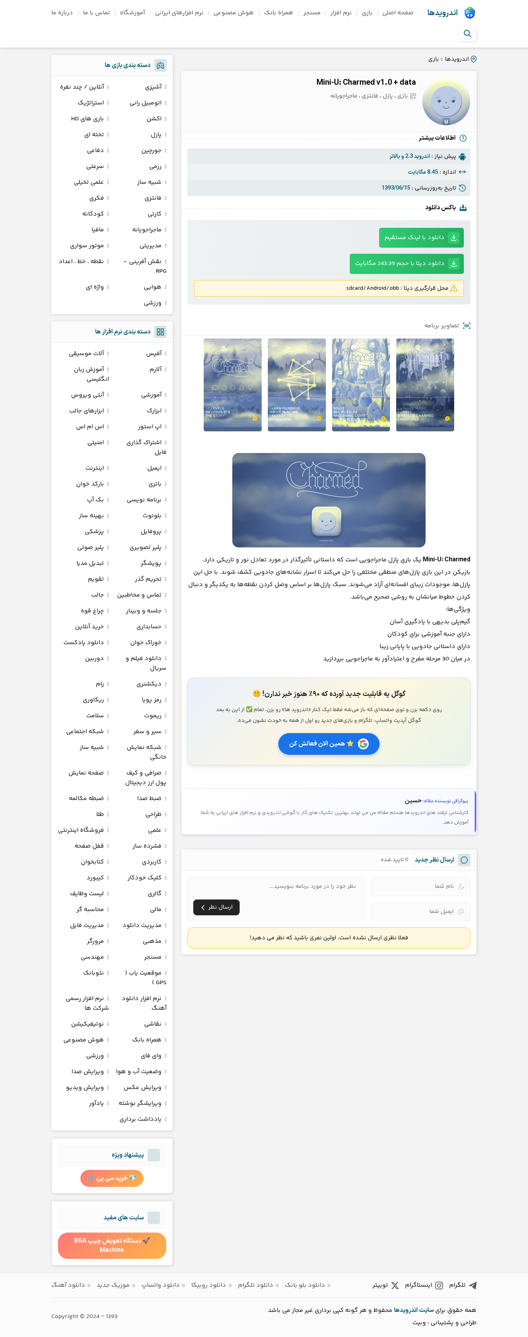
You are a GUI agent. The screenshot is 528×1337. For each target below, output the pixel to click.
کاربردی (152, 862)
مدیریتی (151, 246)
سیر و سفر (147, 732)
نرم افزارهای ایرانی (179, 13)
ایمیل (154, 468)
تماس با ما (96, 13)
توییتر (380, 1285)
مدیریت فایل (87, 925)
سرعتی (95, 166)
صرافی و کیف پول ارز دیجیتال (146, 778)
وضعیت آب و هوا (139, 1072)
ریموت (153, 716)
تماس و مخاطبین (139, 595)
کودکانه (93, 214)
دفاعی (95, 151)
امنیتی (95, 443)
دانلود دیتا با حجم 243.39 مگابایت (400, 263)
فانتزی (370, 96)
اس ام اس (90, 427)
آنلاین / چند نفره (82, 87)
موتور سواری (87, 246)
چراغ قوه (92, 611)
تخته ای (94, 135)
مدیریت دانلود (142, 925)
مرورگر (95, 941)
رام (100, 684)
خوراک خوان (146, 643)
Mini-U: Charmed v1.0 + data (366, 83)
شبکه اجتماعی (85, 732)
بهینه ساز (91, 516)
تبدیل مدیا (90, 563)
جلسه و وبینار (144, 611)
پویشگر (151, 563)
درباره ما (62, 13)
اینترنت (94, 468)
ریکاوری (93, 700)
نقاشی (153, 1024)
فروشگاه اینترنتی (81, 830)
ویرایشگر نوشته (140, 1103)
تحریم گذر (148, 579)
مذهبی (152, 941)
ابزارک (154, 411)
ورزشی (153, 303)
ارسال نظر (220, 907)
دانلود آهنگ (68, 1285)
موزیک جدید (113, 1285)
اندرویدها (443, 13)
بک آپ (95, 500)
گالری (155, 894)
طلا (100, 814)
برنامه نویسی (144, 500)
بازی (367, 13)
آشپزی (153, 87)
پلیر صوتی (90, 547)
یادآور (96, 1103)
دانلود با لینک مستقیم (415, 238)
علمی (155, 830)
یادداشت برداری (140, 1119)
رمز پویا (152, 700)
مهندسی (92, 957)
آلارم (156, 369)
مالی (156, 910)
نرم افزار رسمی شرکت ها (87, 1003)
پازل (388, 96)
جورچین (151, 151)
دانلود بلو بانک (305, 1285)
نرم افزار (341, 13)
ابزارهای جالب (86, 411)
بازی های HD (87, 119)
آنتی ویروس (87, 395)
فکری (96, 198)
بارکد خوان (90, 484)
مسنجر (312, 13)
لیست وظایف (87, 894)
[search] (467, 33)
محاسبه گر (90, 910)
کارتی (155, 214)
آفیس (154, 354)
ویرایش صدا (88, 1072)
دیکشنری (149, 684)
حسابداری (149, 627)
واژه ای (95, 287)
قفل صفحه (89, 846)
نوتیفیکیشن (87, 1024)
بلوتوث (152, 516)
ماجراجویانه (343, 96)
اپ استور (150, 427)
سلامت (95, 716)
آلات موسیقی (86, 354)
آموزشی (151, 395)
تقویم (96, 579)
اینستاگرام (418, 1285)
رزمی (155, 166)
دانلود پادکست (83, 643)
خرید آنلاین (89, 627)
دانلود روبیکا (208, 1285)
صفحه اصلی (398, 13)
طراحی (153, 814)
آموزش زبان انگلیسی (91, 374)
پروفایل (151, 532)
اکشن (154, 119)
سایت (426, 1310)
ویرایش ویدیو (85, 1088)
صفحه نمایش (86, 773)
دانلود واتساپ (160, 1285)
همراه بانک (278, 13)
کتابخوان (92, 862)
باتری (155, 484)
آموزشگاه (132, 13)
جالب (97, 595)
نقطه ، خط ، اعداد (81, 262)
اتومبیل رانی (145, 103)
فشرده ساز (147, 846)
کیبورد (95, 878)
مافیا (98, 230)
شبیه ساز (149, 182)
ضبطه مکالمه (86, 799)
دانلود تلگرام (255, 1285)
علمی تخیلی (89, 182)
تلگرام (457, 1285)
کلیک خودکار (145, 878)
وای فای (151, 1056)
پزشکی (94, 532)
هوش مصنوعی (233, 13)
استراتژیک (91, 103)
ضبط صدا (149, 799)
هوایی (153, 287)
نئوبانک (93, 973)
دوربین (94, 658)
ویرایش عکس (143, 1088)
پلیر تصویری (145, 547)
